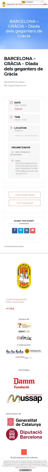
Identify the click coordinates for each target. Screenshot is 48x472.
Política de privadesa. (15, 302)
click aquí (31, 467)
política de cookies (26, 466)
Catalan (29, 2)
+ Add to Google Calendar (25, 195)
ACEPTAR (25, 470)
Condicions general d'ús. (16, 299)
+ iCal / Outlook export (24, 203)
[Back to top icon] (24, 452)
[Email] (32, 230)
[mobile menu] (44, 4)
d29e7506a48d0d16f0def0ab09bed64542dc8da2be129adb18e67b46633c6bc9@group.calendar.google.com (26, 168)
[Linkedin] (26, 230)
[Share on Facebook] (14, 230)
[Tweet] (20, 230)
